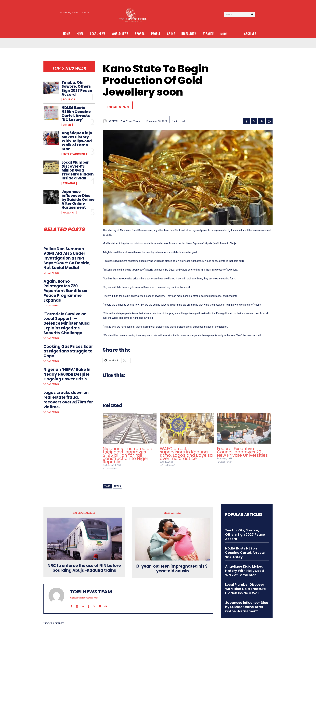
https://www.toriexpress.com (83, 597)
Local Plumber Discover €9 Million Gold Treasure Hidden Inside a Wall (78, 170)
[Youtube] (106, 603)
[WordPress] (100, 603)
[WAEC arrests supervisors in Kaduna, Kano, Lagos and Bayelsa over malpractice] (187, 428)
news (117, 486)
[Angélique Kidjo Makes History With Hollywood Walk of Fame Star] (51, 138)
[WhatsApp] (269, 121)
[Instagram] (77, 603)
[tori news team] (105, 121)
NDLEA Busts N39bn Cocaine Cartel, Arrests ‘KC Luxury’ (76, 113)
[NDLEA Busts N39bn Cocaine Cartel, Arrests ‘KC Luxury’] (51, 113)
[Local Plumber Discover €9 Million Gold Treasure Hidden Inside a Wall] (51, 167)
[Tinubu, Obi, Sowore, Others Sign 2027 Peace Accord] (51, 87)
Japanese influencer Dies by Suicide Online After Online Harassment (78, 199)
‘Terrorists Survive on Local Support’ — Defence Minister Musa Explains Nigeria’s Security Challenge (66, 323)
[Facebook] (246, 121)
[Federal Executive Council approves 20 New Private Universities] (244, 428)
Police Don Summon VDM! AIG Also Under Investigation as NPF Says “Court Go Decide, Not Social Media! (67, 258)
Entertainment (74, 154)
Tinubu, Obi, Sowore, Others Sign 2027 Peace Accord (77, 88)
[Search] (252, 14)
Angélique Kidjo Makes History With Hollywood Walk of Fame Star (77, 141)
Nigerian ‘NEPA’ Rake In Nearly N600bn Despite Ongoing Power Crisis (67, 374)
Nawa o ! (69, 212)
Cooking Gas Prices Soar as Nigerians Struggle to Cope (68, 351)
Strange (69, 183)
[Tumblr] (88, 603)
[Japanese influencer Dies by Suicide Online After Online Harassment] (51, 197)
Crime (67, 125)
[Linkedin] (82, 603)
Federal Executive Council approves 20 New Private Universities (242, 452)
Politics (69, 99)
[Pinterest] (261, 121)
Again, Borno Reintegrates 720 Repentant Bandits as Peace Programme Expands (65, 291)
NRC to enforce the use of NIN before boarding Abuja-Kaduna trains (84, 568)
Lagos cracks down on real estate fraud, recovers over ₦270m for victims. (68, 399)
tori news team (130, 121)
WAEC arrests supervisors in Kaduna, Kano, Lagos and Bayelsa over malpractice (186, 453)
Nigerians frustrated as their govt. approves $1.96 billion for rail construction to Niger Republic (127, 455)
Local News (51, 273)
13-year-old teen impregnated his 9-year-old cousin (172, 568)
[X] (254, 121)
